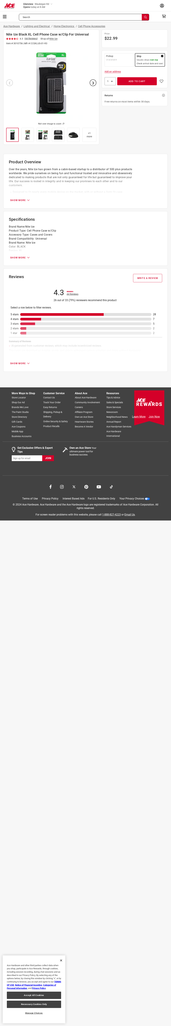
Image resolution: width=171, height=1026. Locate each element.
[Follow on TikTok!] (111, 487)
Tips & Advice (113, 397)
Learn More (138, 416)
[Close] (61, 960)
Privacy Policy (50, 498)
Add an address (113, 71)
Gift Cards (17, 422)
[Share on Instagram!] (62, 487)
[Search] (145, 17)
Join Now (154, 416)
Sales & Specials (114, 402)
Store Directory (19, 417)
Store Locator (19, 397)
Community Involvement (87, 402)
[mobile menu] (5, 16)
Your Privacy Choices (131, 498)
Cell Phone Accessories (91, 26)
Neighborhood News (117, 417)
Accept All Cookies (34, 995)
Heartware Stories (84, 422)
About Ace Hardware (85, 397)
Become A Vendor (84, 426)
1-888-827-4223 (111, 514)
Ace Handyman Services (118, 426)
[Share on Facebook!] (50, 487)
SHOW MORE (18, 200)
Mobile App (17, 431)
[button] (51, 83)
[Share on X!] (74, 487)
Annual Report (113, 422)
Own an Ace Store (84, 417)
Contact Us (49, 397)
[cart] (165, 16)
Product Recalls (51, 426)
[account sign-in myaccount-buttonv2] (163, 5)
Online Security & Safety (55, 421)
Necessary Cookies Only (34, 1004)
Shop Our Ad (18, 402)
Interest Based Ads (73, 498)
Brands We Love (20, 407)
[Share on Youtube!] (99, 487)
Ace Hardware (11, 26)
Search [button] (26, 17)
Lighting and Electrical (37, 26)
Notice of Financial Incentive (28, 985)
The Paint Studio (20, 412)
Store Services (113, 407)
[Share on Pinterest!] (86, 487)
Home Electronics (64, 26)
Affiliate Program (83, 412)
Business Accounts (21, 436)
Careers (79, 407)
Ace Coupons (18, 426)
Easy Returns (50, 407)
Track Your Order (52, 402)
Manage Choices (34, 1013)
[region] (34, 989)
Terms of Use (30, 498)
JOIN (48, 458)
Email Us (129, 514)
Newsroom (112, 412)
